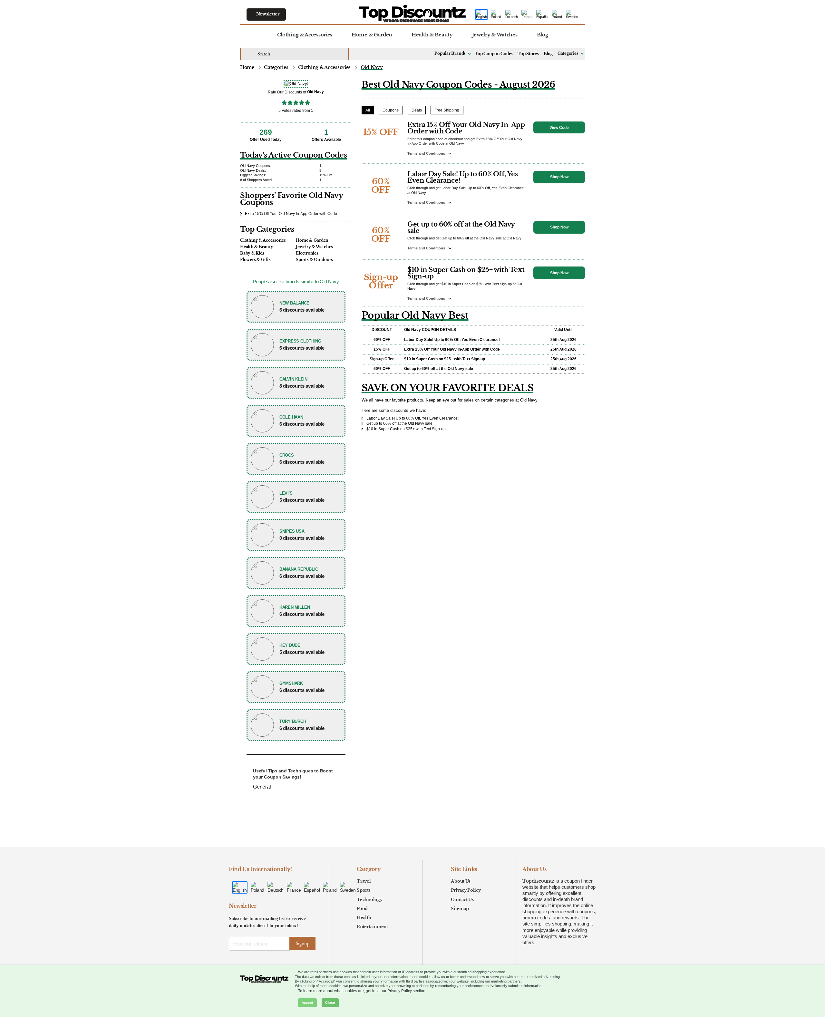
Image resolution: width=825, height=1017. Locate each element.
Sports (363, 890)
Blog (542, 35)
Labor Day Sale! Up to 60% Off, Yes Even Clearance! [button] (462, 177)
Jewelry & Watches (495, 35)
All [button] (367, 110)
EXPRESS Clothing (300, 341)
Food (362, 908)
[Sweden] (572, 15)
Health (364, 917)
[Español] (542, 15)
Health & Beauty (432, 35)
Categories (568, 53)
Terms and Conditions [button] (426, 153)
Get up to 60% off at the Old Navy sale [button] (461, 227)
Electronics (307, 253)
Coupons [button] (391, 110)
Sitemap (460, 908)
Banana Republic (298, 569)
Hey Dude (289, 645)
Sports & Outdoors (314, 259)
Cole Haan (291, 417)
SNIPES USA (291, 531)
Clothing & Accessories (304, 35)
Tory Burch (292, 721)
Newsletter (267, 14)
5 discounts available (302, 500)
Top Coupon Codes (494, 53)
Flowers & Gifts (255, 259)
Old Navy (372, 67)
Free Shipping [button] (446, 110)
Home (247, 67)
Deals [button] (417, 110)
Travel (364, 881)
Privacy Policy (465, 890)
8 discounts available (302, 386)
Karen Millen (294, 607)
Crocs (286, 455)
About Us (461, 881)
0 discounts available (302, 538)
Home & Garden (372, 35)
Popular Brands (450, 53)
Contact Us (462, 899)
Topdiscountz (538, 881)
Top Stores (528, 53)
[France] (527, 15)
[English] (481, 14)
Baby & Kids (252, 253)
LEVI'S (285, 493)
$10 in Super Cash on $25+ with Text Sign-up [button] (465, 272)
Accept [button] (307, 1003)
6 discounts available (302, 310)
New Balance (294, 303)
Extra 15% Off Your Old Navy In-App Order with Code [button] (466, 127)
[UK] (496, 15)
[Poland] (557, 15)
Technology (369, 899)
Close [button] (330, 1003)
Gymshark (291, 683)
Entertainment (372, 926)
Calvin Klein (293, 379)
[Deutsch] (511, 15)
